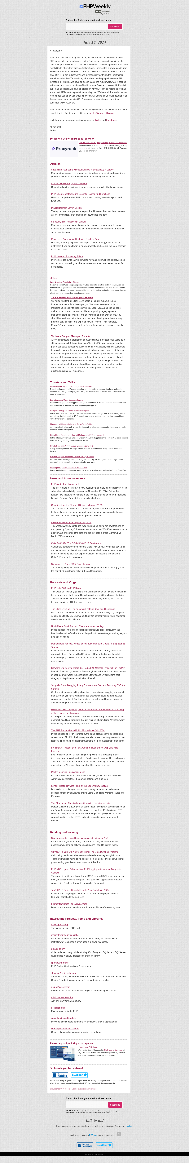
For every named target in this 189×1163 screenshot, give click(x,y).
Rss (119, 1134)
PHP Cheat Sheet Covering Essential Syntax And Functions (80, 194)
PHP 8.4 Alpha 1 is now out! (65, 484)
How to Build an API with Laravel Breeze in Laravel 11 (71, 446)
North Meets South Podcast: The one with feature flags (77, 626)
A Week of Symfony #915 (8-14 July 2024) (71, 522)
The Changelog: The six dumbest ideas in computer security (80, 803)
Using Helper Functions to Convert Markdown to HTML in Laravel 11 (77, 435)
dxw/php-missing (59, 924)
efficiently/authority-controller (65, 935)
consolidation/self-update (63, 1018)
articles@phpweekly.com (101, 113)
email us (128, 1126)
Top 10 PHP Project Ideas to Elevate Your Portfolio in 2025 (80, 890)
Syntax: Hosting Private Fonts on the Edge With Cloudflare (79, 786)
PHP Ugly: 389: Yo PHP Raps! (66, 588)
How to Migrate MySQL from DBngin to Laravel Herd (71, 386)
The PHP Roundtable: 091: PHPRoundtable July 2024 (78, 730)
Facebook (111, 120)
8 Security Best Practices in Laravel (68, 222)
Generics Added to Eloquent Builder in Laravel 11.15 (77, 505)
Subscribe (115, 26)
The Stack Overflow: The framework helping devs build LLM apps (83, 609)
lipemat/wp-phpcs (59, 963)
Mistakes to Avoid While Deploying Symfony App (75, 239)
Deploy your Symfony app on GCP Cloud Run (68, 468)
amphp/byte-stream (60, 987)
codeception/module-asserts (65, 1028)
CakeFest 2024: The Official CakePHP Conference (76, 543)
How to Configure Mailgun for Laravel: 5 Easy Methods (72, 457)
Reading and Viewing (64, 832)
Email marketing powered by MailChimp (103, 14)
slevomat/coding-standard (64, 973)
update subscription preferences (85, 1089)
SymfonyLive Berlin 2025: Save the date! (71, 564)
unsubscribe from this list (60, 1089)
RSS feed (93, 1135)
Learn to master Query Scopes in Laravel (66, 400)
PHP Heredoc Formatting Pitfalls (67, 256)
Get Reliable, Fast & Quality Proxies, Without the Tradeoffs (103, 143)
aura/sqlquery (58, 949)
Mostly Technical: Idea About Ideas (68, 772)
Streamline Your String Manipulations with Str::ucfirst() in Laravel (82, 170)
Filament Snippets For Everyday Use (69, 904)
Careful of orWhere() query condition (69, 183)
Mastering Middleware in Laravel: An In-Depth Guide (71, 424)
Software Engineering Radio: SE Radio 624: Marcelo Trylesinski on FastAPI (88, 668)
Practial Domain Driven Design (66, 208)
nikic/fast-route (58, 1008)
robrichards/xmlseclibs (62, 997)
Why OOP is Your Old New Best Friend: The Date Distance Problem (84, 852)
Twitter (98, 120)
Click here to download (113, 1050)
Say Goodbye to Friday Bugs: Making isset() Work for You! (79, 838)
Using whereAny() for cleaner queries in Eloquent (69, 411)
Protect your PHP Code (87, 1047)
